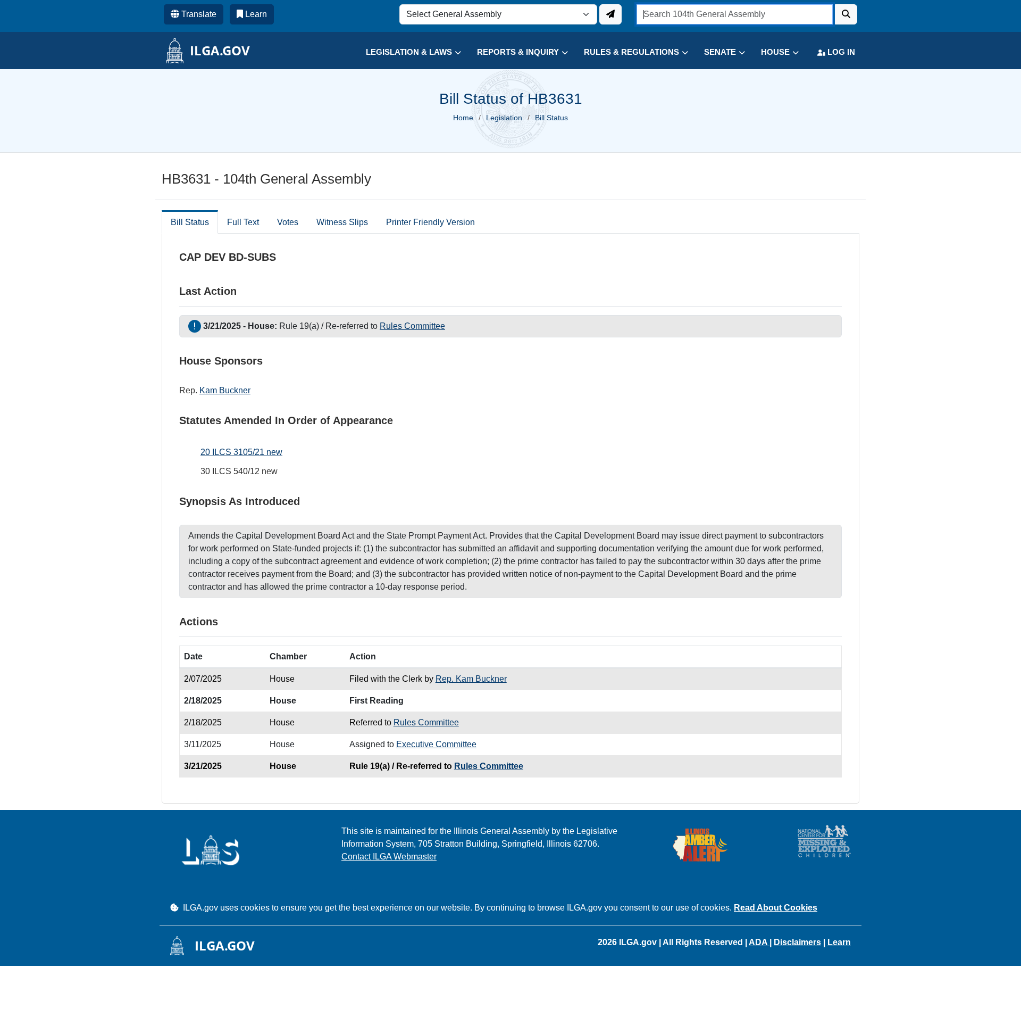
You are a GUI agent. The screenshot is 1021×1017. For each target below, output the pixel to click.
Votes (287, 222)
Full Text (243, 222)
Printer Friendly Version (430, 222)
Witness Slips (342, 222)
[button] (405, 52)
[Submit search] (846, 14)
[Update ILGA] (610, 14)
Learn (839, 942)
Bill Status (190, 222)
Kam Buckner (224, 390)
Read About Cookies (775, 907)
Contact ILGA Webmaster (389, 856)
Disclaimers (797, 942)
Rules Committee (412, 325)
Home (463, 117)
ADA (759, 942)
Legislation (504, 117)
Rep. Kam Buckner (471, 678)
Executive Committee (436, 744)
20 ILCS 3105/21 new (241, 452)
